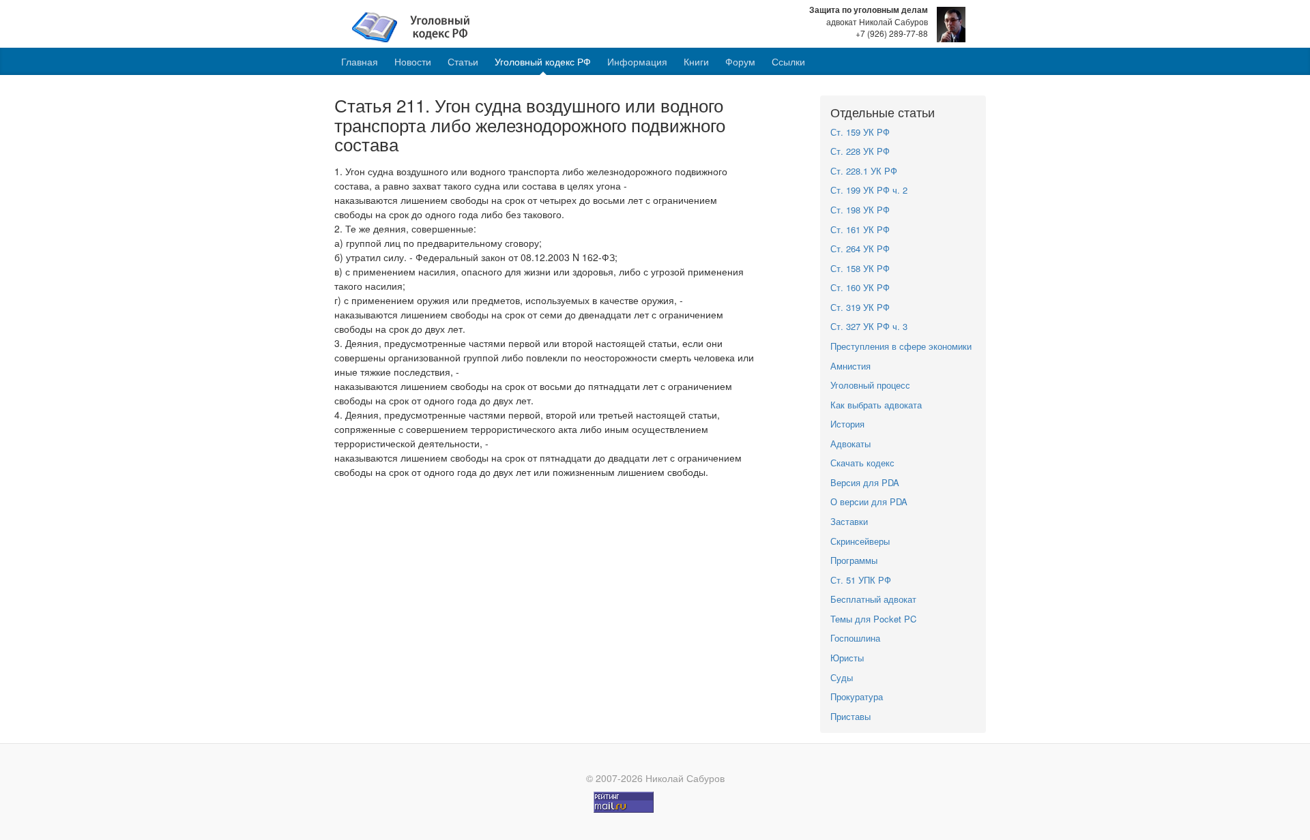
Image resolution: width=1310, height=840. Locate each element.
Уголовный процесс (870, 384)
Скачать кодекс (862, 462)
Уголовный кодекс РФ (543, 61)
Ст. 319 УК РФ (860, 307)
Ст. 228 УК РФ (860, 151)
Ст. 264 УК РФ (860, 248)
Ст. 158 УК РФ (860, 268)
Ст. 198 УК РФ (860, 209)
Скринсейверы (860, 541)
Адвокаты (850, 443)
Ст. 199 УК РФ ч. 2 (868, 189)
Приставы (850, 716)
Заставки (849, 521)
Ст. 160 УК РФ (860, 287)
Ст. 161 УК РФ (860, 229)
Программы (853, 560)
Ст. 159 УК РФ (860, 131)
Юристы (847, 657)
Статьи (463, 61)
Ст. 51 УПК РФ (860, 579)
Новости (412, 61)
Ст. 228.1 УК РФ (863, 170)
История (847, 423)
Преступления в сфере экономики (901, 346)
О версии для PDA (868, 501)
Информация (637, 61)
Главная (359, 61)
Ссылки (788, 61)
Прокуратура (856, 696)
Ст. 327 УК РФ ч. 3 (868, 326)
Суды (841, 677)
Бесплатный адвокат (873, 598)
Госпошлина (855, 637)
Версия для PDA (864, 482)
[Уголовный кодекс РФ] (418, 26)
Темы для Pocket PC (873, 618)
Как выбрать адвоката (876, 404)
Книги (696, 61)
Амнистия (850, 365)
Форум (740, 61)
